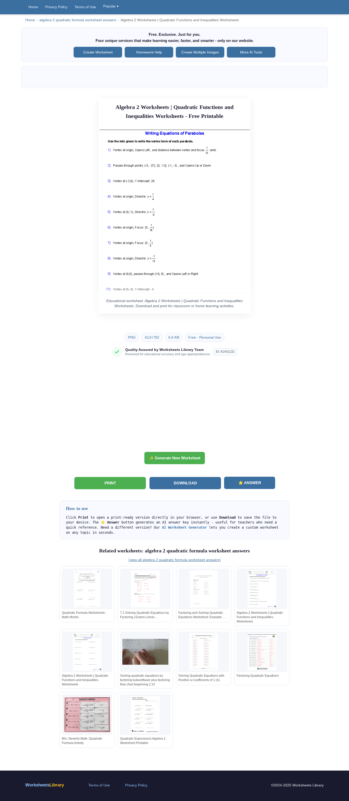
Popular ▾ (111, 6)
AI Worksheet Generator (184, 527)
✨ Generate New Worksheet (174, 458)
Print (110, 483)
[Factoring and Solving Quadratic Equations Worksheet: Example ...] (204, 588)
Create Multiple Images (200, 52)
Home (33, 7)
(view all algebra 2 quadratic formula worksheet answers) (175, 560)
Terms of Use (85, 7)
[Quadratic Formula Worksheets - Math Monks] (87, 588)
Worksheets (44, 785)
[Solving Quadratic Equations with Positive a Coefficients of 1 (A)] (204, 651)
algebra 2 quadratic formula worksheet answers (77, 20)
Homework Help (149, 52)
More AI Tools (251, 52)
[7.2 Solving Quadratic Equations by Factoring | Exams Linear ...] (145, 588)
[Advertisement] (174, 406)
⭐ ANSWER (249, 483)
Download (185, 483)
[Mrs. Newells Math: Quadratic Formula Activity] (87, 714)
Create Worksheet (98, 52)
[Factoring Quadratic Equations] (262, 651)
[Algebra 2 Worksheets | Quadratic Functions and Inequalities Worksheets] (262, 588)
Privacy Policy (56, 7)
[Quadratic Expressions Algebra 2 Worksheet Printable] (145, 714)
